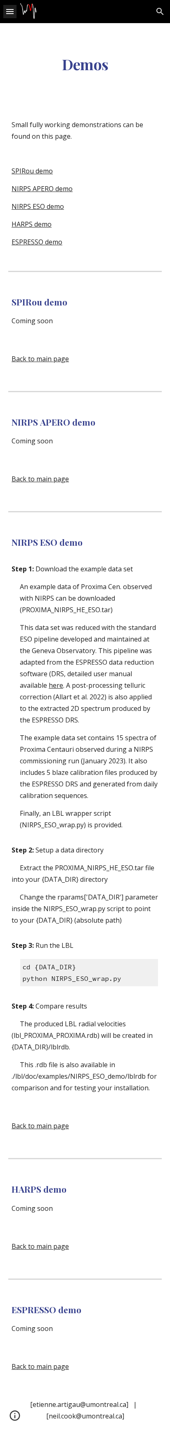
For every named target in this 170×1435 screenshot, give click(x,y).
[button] (10, 11)
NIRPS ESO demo (38, 206)
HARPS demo (32, 224)
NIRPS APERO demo (42, 188)
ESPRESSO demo (37, 241)
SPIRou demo (32, 170)
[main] (85, 64)
